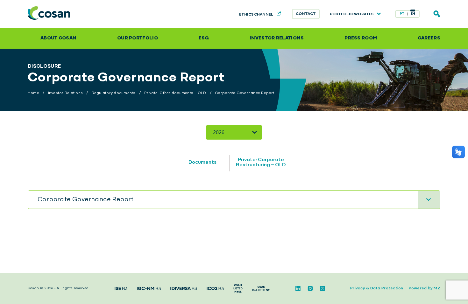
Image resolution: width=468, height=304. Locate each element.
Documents (202, 162)
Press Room (360, 38)
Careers (429, 38)
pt (402, 14)
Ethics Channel (256, 15)
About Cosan (58, 38)
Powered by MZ (424, 288)
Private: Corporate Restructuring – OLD (261, 162)
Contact (306, 14)
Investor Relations (277, 38)
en (412, 14)
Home (33, 93)
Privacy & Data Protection (376, 288)
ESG (204, 38)
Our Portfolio (137, 38)
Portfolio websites (352, 14)
